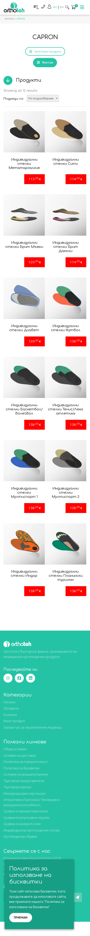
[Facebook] (19, 678)
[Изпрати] (77, 897)
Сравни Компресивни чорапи (26, 818)
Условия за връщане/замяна (25, 774)
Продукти (11, 708)
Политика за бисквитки (21, 768)
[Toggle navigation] (82, 7)
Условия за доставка (19, 755)
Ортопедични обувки (20, 836)
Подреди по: (13, 98)
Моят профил (14, 721)
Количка (10, 715)
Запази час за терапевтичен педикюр (32, 727)
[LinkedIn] (31, 678)
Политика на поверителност (25, 762)
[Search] (67, 7)
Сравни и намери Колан (22, 824)
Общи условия (14, 749)
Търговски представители (23, 781)
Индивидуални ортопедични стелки (31, 830)
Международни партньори (24, 793)
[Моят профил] (49, 7)
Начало (9, 18)
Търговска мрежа (17, 787)
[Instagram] (8, 678)
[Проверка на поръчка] (35, 7)
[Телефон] (43, 7)
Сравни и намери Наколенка (25, 811)
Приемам (20, 917)
